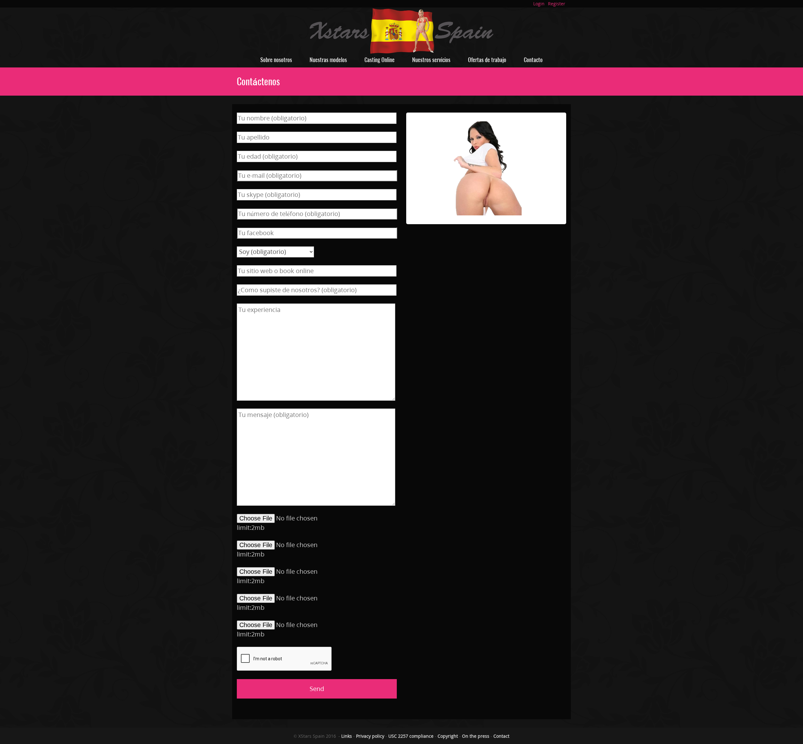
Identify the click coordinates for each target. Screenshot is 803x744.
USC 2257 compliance (410, 736)
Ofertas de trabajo (487, 60)
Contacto (533, 60)
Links (346, 736)
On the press (475, 736)
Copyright (448, 736)
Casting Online (379, 60)
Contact (501, 736)
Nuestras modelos (328, 60)
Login (539, 4)
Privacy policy (370, 736)
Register (556, 4)
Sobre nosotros (276, 60)
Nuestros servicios (431, 60)
